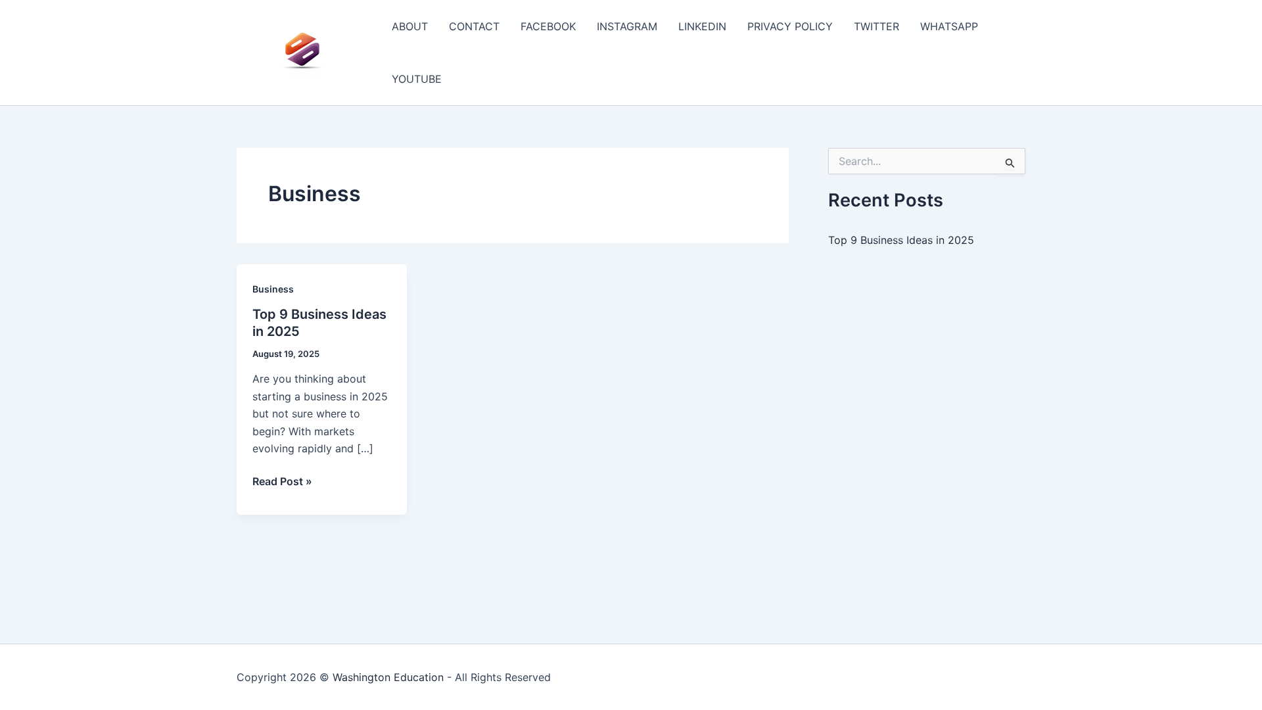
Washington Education (388, 677)
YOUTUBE (417, 78)
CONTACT (474, 26)
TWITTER (876, 26)
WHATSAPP (949, 26)
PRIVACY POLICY (790, 26)
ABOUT (410, 26)
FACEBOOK (548, 26)
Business (273, 289)
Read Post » (282, 482)
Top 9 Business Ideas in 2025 (901, 240)
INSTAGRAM (627, 26)
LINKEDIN (702, 26)
